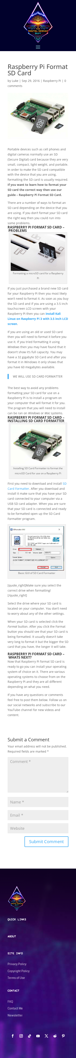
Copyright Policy (19, 971)
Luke (15, 81)
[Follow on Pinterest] (63, 1036)
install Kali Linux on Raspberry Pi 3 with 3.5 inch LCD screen (38, 319)
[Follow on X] (46, 1036)
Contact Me (15, 1008)
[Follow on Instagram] (21, 1036)
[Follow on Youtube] (38, 1036)
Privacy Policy (17, 964)
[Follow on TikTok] (29, 1036)
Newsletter (15, 1015)
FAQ (10, 1001)
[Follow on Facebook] (12, 1036)
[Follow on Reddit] (55, 1036)
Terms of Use (16, 978)
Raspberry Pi (52, 81)
